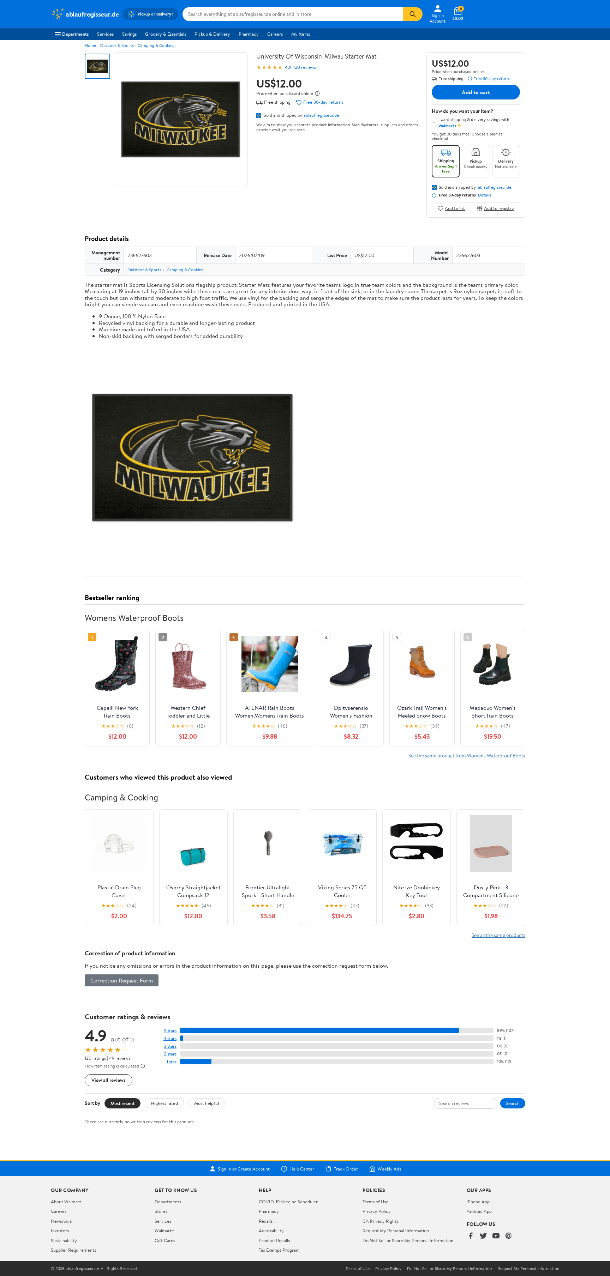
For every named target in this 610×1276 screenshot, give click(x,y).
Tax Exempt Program (279, 1250)
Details (484, 195)
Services (105, 34)
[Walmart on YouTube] (496, 1236)
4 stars (170, 1038)
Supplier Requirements (73, 1250)
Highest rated (164, 1103)
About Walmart (66, 1201)
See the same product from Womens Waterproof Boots (466, 755)
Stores (161, 1211)
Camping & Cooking (156, 45)
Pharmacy (249, 34)
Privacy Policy (377, 1211)
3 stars (170, 1046)
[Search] (413, 14)
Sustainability (64, 1240)
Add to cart (476, 92)
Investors (60, 1230)
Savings (129, 34)
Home (90, 45)
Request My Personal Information (396, 1230)
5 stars (170, 1030)
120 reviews (304, 67)
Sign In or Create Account (244, 1169)
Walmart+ (164, 1230)
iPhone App (478, 1201)
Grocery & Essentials (165, 34)
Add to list (455, 208)
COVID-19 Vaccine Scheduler (288, 1201)
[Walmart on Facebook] (470, 1236)
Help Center (301, 1169)
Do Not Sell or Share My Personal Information (408, 1240)
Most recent (122, 1103)
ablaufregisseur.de (321, 115)
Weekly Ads (389, 1169)
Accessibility (271, 1230)
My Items (300, 34)
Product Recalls (274, 1240)
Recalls (266, 1221)
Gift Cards (165, 1240)
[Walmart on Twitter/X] (483, 1236)
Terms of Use (375, 1201)
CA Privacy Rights (380, 1221)
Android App (479, 1211)
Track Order (346, 1169)
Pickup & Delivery (212, 34)
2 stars (170, 1054)
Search (513, 1103)
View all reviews (108, 1080)
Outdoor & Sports (117, 45)
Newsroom (61, 1221)
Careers (275, 34)
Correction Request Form (121, 980)
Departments (75, 34)
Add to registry (499, 208)
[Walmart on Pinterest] (509, 1236)
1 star (172, 1061)
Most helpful (206, 1103)
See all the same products (498, 935)
